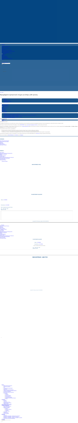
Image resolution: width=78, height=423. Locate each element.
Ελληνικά (3, 119)
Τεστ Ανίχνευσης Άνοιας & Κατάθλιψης (9, 117)
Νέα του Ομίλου (1, 92)
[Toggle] (0, 225)
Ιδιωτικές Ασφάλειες (8, 409)
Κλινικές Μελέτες (8, 396)
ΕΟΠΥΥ (6, 393)
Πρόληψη (3, 414)
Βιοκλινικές (38, 133)
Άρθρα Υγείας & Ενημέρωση (8, 385)
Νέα (4, 387)
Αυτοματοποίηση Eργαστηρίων (8, 388)
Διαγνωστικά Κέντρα (25, 126)
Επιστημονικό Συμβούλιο (7, 391)
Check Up (5, 401)
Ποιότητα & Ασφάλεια (7, 386)
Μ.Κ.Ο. (6, 398)
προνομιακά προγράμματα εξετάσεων (32, 124)
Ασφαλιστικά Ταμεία (7, 407)
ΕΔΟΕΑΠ (6, 394)
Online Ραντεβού (6, 403)
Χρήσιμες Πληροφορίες (5, 405)
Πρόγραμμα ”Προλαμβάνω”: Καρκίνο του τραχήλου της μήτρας (13, 116)
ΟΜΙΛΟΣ (3, 44)
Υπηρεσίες (3, 399)
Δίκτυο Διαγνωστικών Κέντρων (6, 404)
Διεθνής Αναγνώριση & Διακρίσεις (9, 389)
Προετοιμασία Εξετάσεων (7, 406)
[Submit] (2, 64)
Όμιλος (3, 384)
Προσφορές (5, 411)
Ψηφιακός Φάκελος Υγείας (7, 402)
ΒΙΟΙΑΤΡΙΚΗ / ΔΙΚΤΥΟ (40, 257)
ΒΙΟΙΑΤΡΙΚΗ (22, 124)
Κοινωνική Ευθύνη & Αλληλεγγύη (9, 392)
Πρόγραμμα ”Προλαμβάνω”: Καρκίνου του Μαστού (11, 416)
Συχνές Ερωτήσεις (6, 413)
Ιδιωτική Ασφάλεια (8, 395)
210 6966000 (5, 199)
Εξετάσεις (5, 400)
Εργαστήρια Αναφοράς (8, 397)
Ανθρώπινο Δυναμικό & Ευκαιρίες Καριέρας (10, 390)
